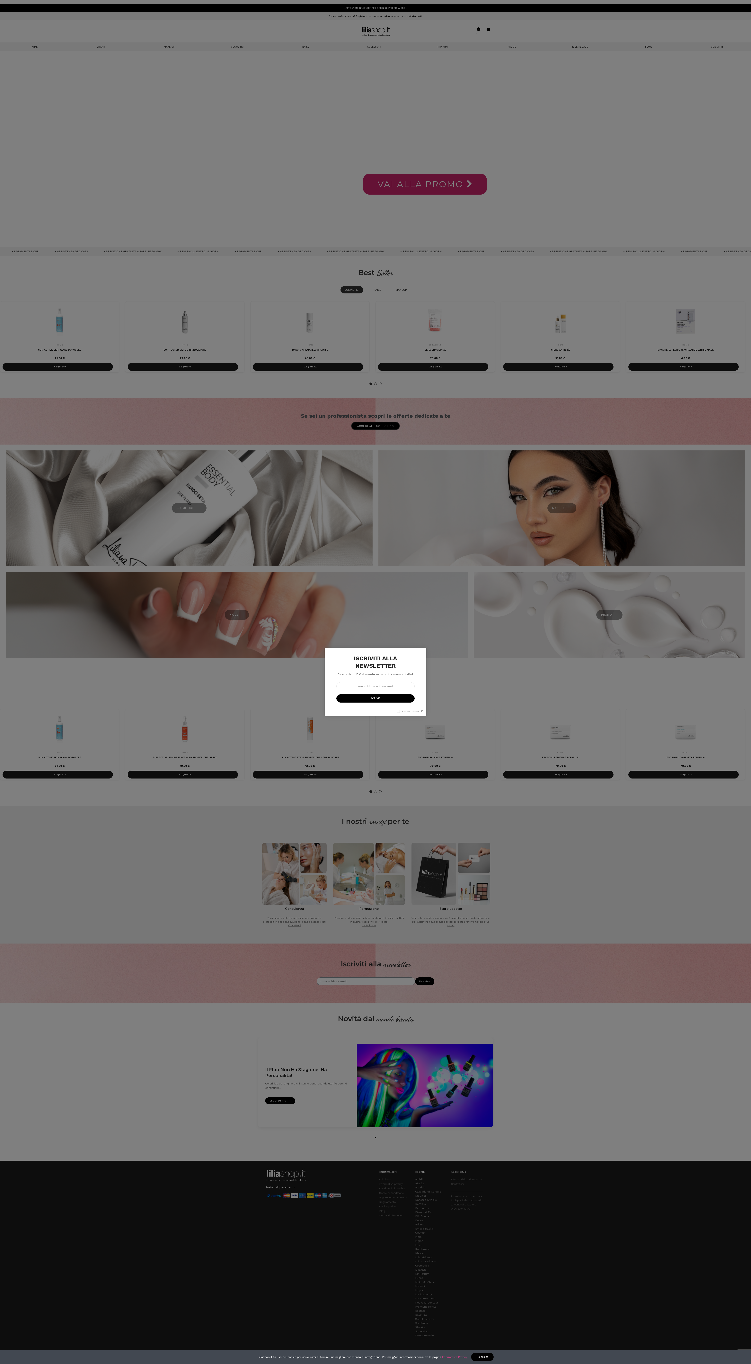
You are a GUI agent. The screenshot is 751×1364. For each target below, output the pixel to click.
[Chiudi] (430, 643)
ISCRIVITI (375, 698)
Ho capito (482, 1356)
